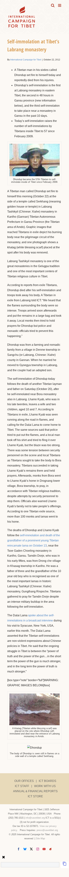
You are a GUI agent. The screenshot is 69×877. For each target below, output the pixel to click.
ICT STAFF (22, 786)
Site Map (40, 838)
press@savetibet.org (47, 830)
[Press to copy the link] (64, 865)
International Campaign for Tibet (25, 59)
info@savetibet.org (35, 817)
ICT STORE (35, 796)
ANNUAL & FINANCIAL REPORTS (35, 791)
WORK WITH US (45, 786)
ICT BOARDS (47, 780)
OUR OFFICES (24, 780)
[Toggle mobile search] (52, 5)
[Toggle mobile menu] (60, 5)
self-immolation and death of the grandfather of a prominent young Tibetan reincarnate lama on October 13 (33, 540)
